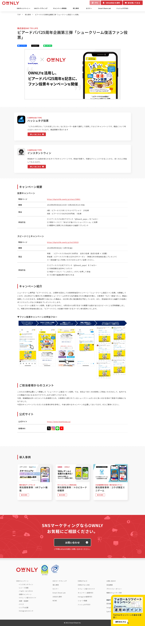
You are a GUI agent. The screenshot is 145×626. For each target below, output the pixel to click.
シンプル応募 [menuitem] (23, 607)
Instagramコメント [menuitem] (26, 611)
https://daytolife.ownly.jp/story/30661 (63, 199)
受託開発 (24, 495)
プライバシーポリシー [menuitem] (114, 589)
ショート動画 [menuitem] (82, 601)
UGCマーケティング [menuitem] (40, 8)
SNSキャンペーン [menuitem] (23, 8)
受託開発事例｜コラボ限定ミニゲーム (110, 489)
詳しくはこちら (35, 134)
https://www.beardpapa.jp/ (59, 421)
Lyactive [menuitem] (109, 611)
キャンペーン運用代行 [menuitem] (85, 593)
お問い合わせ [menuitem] (111, 581)
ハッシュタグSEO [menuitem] (122, 8)
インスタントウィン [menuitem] (26, 584)
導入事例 (28, 14)
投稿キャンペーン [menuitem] (25, 594)
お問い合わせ (72, 542)
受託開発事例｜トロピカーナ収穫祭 (72, 489)
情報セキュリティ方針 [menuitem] (114, 593)
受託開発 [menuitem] (109, 604)
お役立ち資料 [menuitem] (57, 597)
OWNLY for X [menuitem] (82, 581)
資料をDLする (120, 621)
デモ (96, 2)
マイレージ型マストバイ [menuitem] (27, 598)
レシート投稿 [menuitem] (23, 588)
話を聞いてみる (134, 2)
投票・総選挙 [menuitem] (23, 601)
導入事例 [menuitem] (76, 8)
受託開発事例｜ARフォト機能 (33, 489)
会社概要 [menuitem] (109, 585)
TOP (19, 14)
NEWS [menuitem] (55, 601)
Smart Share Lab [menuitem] (104, 8)
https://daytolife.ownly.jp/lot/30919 (63, 242)
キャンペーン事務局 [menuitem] (59, 8)
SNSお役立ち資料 (113, 2)
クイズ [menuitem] (21, 604)
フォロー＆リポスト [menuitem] (26, 591)
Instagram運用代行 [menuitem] (85, 597)
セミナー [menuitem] (89, 8)
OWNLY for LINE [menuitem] (84, 585)
